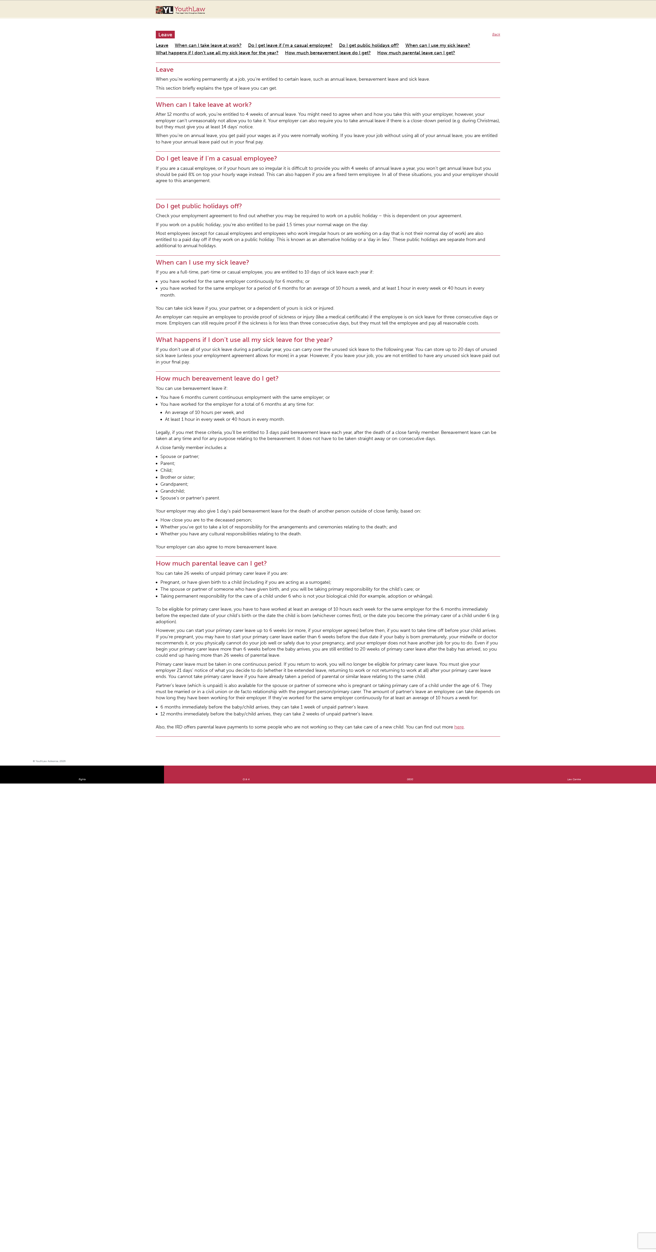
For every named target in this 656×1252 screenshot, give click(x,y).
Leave (160, 39)
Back (497, 29)
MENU (619, 9)
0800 (410, 626)
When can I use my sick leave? (379, 39)
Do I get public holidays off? (325, 39)
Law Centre (574, 626)
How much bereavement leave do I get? (290, 45)
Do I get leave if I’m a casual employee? (262, 39)
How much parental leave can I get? (359, 45)
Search (609, 12)
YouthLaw (190, 10)
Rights (82, 626)
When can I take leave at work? (197, 39)
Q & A (246, 626)
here (393, 574)
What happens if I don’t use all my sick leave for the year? (203, 45)
